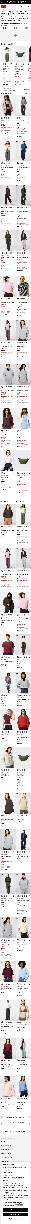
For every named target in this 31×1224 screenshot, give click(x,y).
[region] (15, 1193)
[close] (2, 2)
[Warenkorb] (25, 6)
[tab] (5, 28)
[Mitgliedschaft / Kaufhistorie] (21, 6)
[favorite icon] (11, 64)
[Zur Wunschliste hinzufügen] (14, 118)
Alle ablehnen (15, 1214)
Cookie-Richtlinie (19, 1205)
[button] (8, 105)
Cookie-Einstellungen (15, 1219)
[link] (17, 2)
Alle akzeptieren (15, 1210)
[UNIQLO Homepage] (3, 6)
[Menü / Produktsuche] (29, 6)
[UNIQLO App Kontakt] (18, 6)
